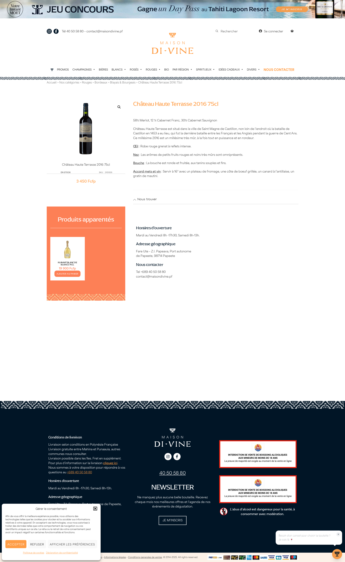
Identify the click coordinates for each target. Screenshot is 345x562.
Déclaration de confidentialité (62, 552)
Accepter (15, 544)
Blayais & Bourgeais (122, 82)
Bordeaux (101, 82)
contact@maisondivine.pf (104, 31)
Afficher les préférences (72, 544)
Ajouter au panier (67, 273)
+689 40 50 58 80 (79, 472)
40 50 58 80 (172, 472)
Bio (166, 69)
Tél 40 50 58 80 (73, 31)
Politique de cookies (33, 552)
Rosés (134, 69)
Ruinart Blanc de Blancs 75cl (67, 263)
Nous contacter (279, 69)
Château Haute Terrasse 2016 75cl (86, 164)
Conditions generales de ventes (145, 557)
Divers (251, 69)
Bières (103, 69)
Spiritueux (203, 69)
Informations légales (115, 557)
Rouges (151, 69)
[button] (95, 508)
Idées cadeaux (229, 69)
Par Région (180, 69)
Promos (63, 69)
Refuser (37, 544)
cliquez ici (110, 462)
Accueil (52, 82)
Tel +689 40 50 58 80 (151, 271)
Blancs (117, 69)
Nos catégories (69, 82)
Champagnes (82, 69)
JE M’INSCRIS (173, 520)
